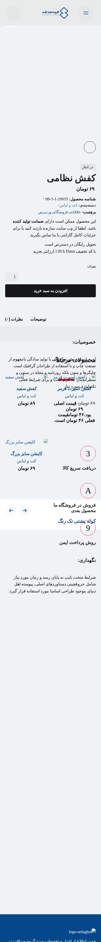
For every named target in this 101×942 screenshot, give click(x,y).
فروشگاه (60, 212)
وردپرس (44, 212)
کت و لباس (68, 205)
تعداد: (91, 266)
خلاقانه (75, 212)
